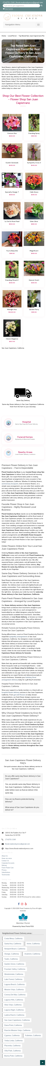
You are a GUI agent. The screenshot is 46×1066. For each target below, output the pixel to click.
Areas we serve (7, 858)
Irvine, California (33, 944)
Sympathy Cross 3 (34, 163)
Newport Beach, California (14, 949)
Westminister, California (13, 974)
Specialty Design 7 (12, 192)
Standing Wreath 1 (12, 280)
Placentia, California (12, 1046)
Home (4, 36)
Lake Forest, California (13, 979)
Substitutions (6, 872)
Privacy (4, 870)
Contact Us (5, 861)
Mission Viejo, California (14, 990)
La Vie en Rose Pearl (12, 221)
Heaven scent (34, 280)
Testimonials (6, 875)
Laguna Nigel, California (14, 1010)
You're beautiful (12, 251)
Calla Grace (34, 192)
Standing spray (34, 133)
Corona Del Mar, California (14, 995)
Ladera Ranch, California (14, 1015)
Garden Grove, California (14, 964)
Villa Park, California (12, 1051)
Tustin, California (11, 959)
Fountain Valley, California (14, 969)
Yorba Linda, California (13, 1041)
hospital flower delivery (11, 692)
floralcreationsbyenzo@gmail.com (29, 2)
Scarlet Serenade (12, 163)
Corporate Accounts (8, 863)
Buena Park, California (13, 1056)
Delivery (4, 865)
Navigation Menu (12, 24)
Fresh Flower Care (8, 868)
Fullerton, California (33, 1035)
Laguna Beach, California (14, 984)
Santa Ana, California (12, 944)
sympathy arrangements (18, 636)
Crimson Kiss (12, 133)
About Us (5, 856)
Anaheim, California (32, 954)
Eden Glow (34, 221)
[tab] (23, 777)
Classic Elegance (12, 339)
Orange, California (11, 954)
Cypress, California (12, 1035)
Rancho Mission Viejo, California (17, 1030)
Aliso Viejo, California (13, 1005)
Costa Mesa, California (13, 938)
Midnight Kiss (12, 309)
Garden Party (34, 309)
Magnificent (34, 251)
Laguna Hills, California (13, 1000)
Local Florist (12, 36)
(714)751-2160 (9, 2)
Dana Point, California (13, 1025)
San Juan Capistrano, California (17, 1020)
